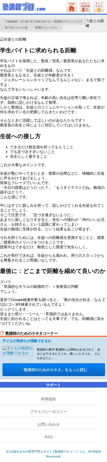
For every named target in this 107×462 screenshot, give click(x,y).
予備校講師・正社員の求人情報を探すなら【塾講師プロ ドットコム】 (44, 21)
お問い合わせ (48, 424)
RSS (49, 437)
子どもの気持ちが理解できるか (26, 341)
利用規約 (48, 399)
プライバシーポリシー (48, 412)
